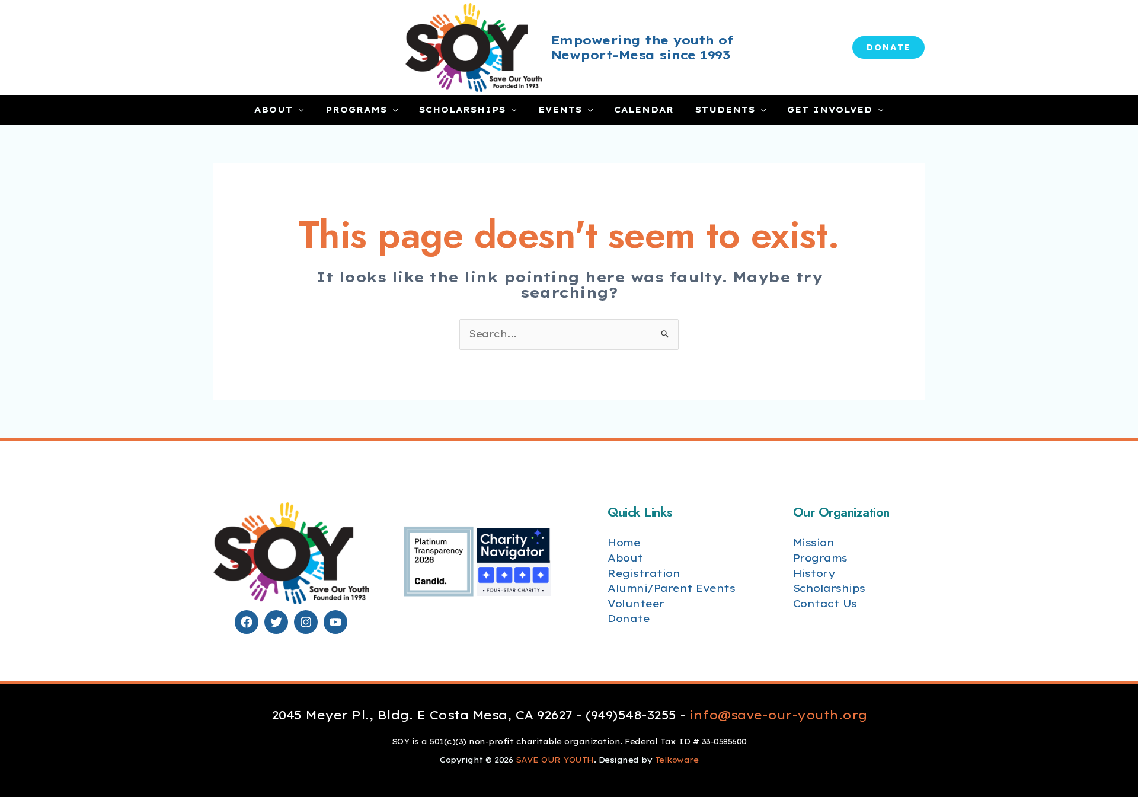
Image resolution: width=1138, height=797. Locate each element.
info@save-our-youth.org (778, 714)
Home (624, 542)
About (273, 109)
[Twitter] (276, 622)
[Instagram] (306, 622)
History (814, 573)
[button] (888, 47)
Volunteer (636, 603)
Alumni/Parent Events (671, 588)
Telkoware (677, 759)
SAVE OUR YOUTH (555, 759)
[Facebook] (246, 622)
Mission (814, 542)
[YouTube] (335, 622)
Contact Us (825, 603)
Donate (629, 618)
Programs (356, 109)
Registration (644, 573)
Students (725, 109)
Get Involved (829, 109)
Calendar (644, 109)
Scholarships (462, 109)
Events (560, 109)
